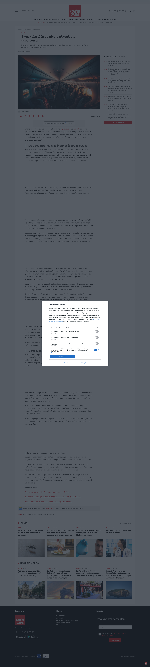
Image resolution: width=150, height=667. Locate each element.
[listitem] (75, 328)
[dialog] (75, 333)
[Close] (105, 304)
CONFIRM (62, 356)
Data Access (75, 363)
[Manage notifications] (146, 663)
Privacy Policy (85, 363)
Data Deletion (65, 363)
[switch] (96, 331)
